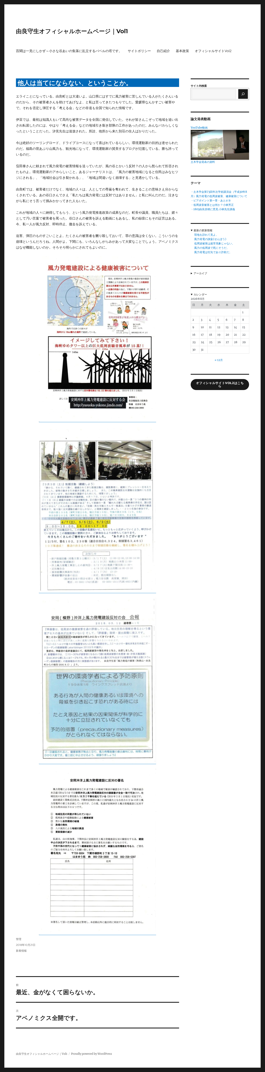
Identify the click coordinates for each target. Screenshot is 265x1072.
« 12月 (219, 360)
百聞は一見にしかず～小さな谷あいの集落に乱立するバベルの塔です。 (69, 51)
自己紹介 (163, 51)
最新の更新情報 (203, 230)
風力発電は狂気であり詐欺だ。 (213, 252)
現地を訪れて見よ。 (206, 235)
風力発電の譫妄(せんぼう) (210, 239)
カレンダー (200, 294)
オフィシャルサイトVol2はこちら (220, 384)
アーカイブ (200, 273)
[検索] (243, 94)
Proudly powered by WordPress (91, 1054)
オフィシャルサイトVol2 (213, 51)
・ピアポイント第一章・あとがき (211, 200)
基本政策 (182, 51)
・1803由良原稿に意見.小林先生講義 (213, 209)
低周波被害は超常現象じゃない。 (214, 243)
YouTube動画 (199, 127)
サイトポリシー (139, 51)
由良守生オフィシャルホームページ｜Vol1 (72, 31)
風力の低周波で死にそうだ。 (211, 248)
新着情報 (21, 950)
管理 (18, 939)
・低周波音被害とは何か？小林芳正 (212, 205)
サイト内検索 (199, 86)
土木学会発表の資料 (203, 162)
